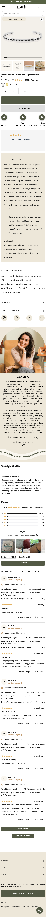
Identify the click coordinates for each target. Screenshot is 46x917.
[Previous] (4, 141)
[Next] (42, 141)
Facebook (16, 907)
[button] (26, 79)
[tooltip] (20, 476)
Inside (23, 91)
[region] (23, 546)
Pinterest (35, 907)
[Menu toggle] (3, 7)
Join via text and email (23, 893)
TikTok (26, 907)
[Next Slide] (43, 546)
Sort (23, 571)
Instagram (5, 907)
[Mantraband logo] (23, 7)
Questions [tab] (25, 557)
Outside (5, 91)
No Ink (14, 91)
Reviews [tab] (8, 557)
